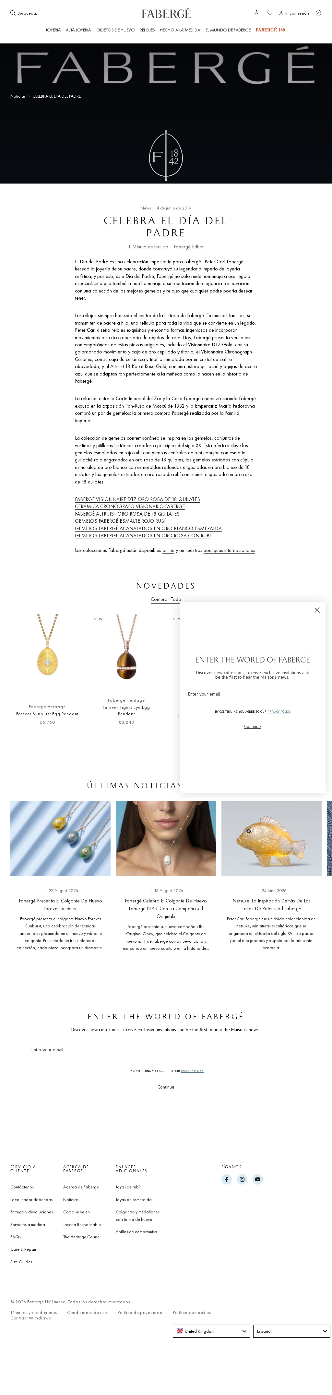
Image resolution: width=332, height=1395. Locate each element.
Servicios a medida (27, 1224)
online (168, 550)
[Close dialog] (317, 610)
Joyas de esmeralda (134, 1199)
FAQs (15, 1237)
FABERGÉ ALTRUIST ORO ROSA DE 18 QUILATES (127, 513)
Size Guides (21, 1262)
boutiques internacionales (229, 550)
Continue (166, 1087)
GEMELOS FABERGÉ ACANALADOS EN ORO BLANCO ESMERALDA (148, 528)
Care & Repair (23, 1249)
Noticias (18, 96)
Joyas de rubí (128, 1187)
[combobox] (58, 13)
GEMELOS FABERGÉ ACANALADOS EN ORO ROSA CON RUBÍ (143, 535)
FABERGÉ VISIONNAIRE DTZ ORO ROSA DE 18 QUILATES (137, 499)
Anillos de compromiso (136, 1231)
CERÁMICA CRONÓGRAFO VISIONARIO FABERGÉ (130, 506)
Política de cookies (192, 1312)
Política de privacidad (140, 1312)
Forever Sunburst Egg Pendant (47, 714)
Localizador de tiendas (31, 1199)
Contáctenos (22, 1187)
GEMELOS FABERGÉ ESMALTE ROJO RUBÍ (120, 521)
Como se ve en (76, 1212)
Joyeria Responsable (82, 1224)
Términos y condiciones (33, 1312)
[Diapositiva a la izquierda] (15, 674)
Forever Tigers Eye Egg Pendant (126, 710)
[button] (318, 13)
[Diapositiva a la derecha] (316, 874)
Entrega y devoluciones (31, 1212)
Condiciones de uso (87, 1312)
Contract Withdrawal (31, 1318)
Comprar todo (166, 599)
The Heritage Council (82, 1237)
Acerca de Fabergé (81, 1187)
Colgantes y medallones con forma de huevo (138, 1215)
